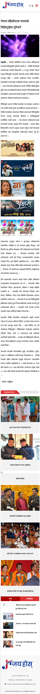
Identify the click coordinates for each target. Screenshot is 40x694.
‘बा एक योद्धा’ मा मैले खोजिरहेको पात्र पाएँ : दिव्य (25, 644)
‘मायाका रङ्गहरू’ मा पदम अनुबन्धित (20, 465)
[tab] (10, 598)
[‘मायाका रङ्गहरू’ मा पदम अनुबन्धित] (20, 447)
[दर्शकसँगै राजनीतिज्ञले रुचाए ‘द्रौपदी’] (20, 498)
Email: (21, 684)
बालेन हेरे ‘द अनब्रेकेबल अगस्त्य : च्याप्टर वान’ (20, 553)
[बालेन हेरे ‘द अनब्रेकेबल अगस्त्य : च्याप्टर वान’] (20, 535)
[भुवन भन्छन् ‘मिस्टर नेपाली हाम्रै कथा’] (20, 409)
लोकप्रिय (30, 598)
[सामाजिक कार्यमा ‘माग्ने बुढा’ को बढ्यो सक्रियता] (20, 573)
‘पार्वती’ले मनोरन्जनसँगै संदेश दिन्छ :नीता (26, 633)
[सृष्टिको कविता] (20, 472)
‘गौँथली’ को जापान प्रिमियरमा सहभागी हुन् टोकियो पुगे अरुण (26, 607)
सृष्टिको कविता (20, 478)
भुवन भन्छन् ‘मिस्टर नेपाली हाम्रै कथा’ (20, 427)
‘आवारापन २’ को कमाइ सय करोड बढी (26, 623)
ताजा (10, 598)
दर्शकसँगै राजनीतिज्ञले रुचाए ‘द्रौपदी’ (20, 516)
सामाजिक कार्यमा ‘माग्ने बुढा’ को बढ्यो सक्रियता (20, 591)
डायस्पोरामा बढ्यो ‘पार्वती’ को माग (24, 614)
